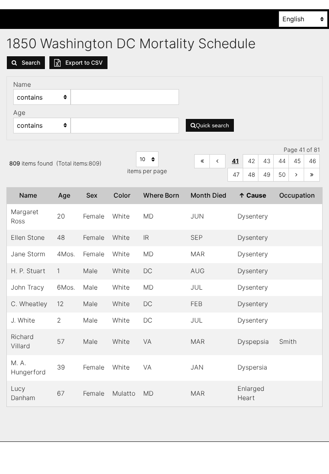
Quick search (212, 125)
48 (251, 174)
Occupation (298, 195)
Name (29, 195)
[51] (296, 175)
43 (266, 160)
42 (251, 160)
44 (282, 160)
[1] (202, 161)
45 (297, 160)
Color (124, 195)
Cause (254, 195)
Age (65, 195)
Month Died (210, 195)
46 (312, 160)
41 (235, 160)
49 (266, 174)
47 (236, 174)
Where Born (163, 195)
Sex (93, 195)
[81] (312, 175)
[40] (217, 161)
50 (282, 174)
